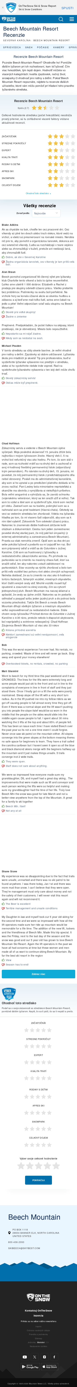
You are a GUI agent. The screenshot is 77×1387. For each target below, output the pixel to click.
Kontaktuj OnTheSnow (38, 1310)
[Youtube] (25, 1357)
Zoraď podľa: (23, 213)
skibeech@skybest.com (24, 1248)
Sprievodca (12, 47)
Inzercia (39, 1315)
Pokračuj (38, 1180)
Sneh (29, 47)
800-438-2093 (16, 1242)
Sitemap (38, 1338)
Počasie (43, 47)
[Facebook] (54, 1357)
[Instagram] (44, 1357)
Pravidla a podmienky (38, 1334)
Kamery (58, 47)
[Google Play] (30, 1366)
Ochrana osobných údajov (38, 1330)
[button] (61, 19)
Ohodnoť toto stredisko (37, 193)
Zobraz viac (38, 974)
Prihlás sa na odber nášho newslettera (38, 1321)
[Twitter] (34, 1357)
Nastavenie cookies (38, 1346)
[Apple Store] (49, 1366)
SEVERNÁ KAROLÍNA (17, 40)
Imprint (38, 1326)
